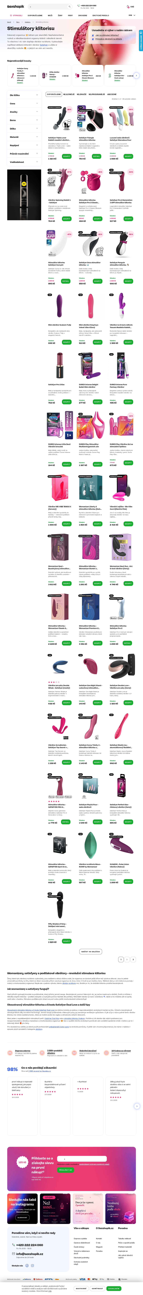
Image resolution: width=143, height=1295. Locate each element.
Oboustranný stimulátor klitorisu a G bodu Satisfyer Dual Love (31, 1010)
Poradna (99, 1251)
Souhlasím (113, 1288)
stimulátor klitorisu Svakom (74, 1018)
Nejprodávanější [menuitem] (97, 94)
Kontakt (99, 1238)
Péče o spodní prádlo (126, 1243)
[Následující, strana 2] (127, 959)
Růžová (52, 255)
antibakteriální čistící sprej (59, 1027)
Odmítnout (97, 1288)
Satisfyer (44, 45)
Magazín (99, 1247)
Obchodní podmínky (81, 1258)
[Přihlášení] (120, 6)
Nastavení (81, 1288)
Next (136, 75)
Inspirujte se (123, 1251)
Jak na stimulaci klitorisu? (107, 35)
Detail (96, 156)
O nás (98, 1243)
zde (49, 1291)
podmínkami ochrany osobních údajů (94, 1164)
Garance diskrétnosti (82, 1243)
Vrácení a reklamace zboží (82, 1252)
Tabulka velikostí (124, 1238)
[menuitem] (16, 15)
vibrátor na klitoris (69, 983)
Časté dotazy (79, 1247)
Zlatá (120, 618)
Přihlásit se (65, 1170)
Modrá (113, 618)
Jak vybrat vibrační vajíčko (125, 1256)
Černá (82, 130)
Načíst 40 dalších (91, 952)
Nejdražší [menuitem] (81, 94)
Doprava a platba (80, 1238)
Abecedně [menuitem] (111, 94)
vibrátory (38, 1029)
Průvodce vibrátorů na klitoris (109, 39)
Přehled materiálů (125, 1247)
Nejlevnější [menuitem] (68, 94)
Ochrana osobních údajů (81, 1263)
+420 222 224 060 (88, 5)
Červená (59, 797)
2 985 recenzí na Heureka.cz (40, 1071)
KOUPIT (66, 156)
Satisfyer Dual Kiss (52, 1018)
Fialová (68, 797)
